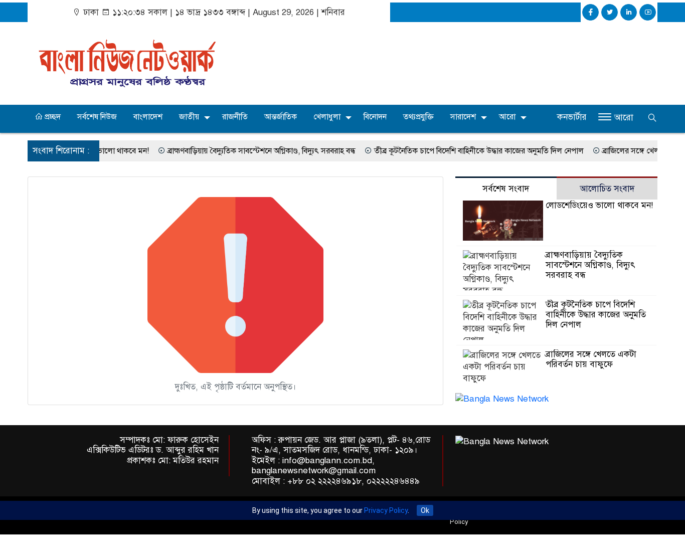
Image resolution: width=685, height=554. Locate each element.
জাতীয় (189, 117)
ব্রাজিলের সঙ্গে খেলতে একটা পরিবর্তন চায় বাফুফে (591, 359)
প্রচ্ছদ (52, 117)
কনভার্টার (572, 117)
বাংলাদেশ (147, 117)
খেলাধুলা (326, 117)
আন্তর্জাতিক (280, 117)
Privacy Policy (386, 510)
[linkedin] (628, 12)
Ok (425, 510)
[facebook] (590, 12)
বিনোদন (375, 117)
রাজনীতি (235, 117)
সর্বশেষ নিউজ (97, 117)
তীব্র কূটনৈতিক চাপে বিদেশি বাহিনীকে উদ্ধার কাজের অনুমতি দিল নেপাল (468, 151)
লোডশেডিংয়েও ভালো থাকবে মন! (599, 205)
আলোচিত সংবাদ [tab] (607, 188)
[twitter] (609, 12)
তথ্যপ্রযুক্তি (418, 117)
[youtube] (647, 12)
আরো (507, 117)
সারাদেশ (463, 117)
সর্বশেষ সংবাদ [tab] (505, 188)
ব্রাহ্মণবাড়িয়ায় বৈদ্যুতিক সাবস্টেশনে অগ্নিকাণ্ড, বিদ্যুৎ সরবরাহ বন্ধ (250, 151)
